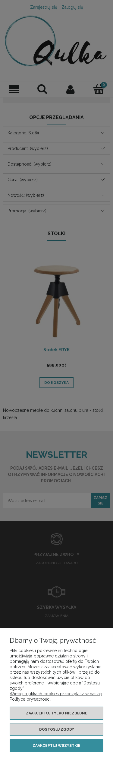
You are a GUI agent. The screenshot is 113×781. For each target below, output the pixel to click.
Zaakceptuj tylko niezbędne (56, 713)
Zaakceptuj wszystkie (56, 746)
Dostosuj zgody (56, 729)
